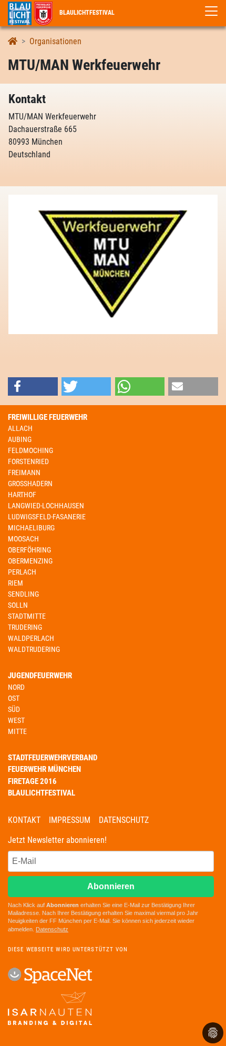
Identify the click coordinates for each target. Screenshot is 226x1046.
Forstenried (28, 461)
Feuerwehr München (44, 769)
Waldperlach (31, 638)
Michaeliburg (31, 528)
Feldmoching (30, 450)
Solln (18, 605)
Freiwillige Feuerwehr (47, 417)
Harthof (22, 494)
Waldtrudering (34, 649)
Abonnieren (111, 886)
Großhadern (30, 483)
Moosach (23, 539)
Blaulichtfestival (86, 12)
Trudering (25, 627)
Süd (14, 709)
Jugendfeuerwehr (40, 675)
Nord (16, 687)
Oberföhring (29, 550)
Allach (20, 428)
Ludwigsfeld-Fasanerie (47, 516)
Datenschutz (124, 820)
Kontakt (24, 820)
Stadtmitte (27, 616)
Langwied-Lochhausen (46, 505)
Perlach (22, 572)
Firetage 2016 (32, 781)
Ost (13, 698)
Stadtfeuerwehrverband (52, 757)
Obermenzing (30, 561)
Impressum (69, 820)
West (16, 720)
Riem (15, 583)
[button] (33, 386)
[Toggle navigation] (211, 11)
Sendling (23, 594)
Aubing (20, 439)
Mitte (17, 731)
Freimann (24, 472)
